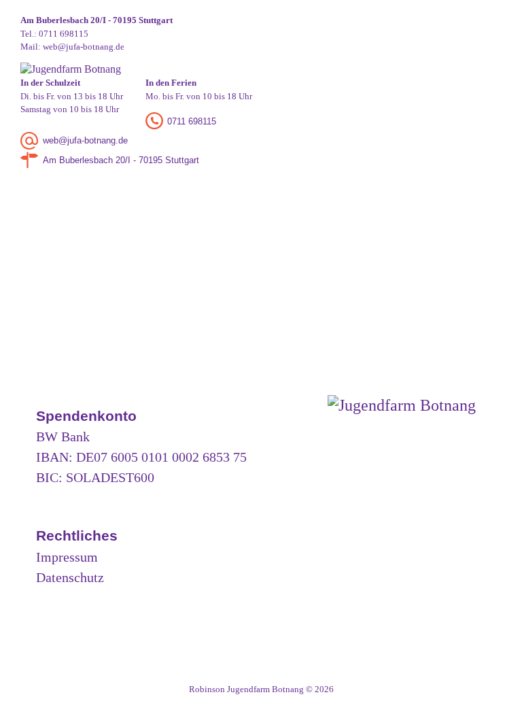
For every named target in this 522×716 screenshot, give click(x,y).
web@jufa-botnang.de (83, 46)
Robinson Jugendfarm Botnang (246, 689)
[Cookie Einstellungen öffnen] (30, 699)
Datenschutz (70, 577)
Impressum (67, 556)
